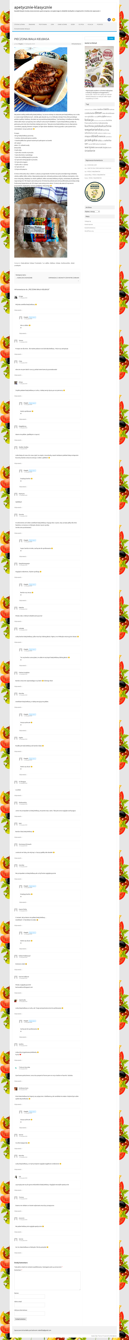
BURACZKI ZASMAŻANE (24, 278)
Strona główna (19, 24)
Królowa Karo (23, 1088)
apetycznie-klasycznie (33, 7)
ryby (100, 140)
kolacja (58, 263)
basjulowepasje (24, 563)
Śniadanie (32, 24)
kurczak (94, 133)
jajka (104, 116)
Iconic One (94, 1336)
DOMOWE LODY (92, 165)
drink (104, 113)
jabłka (47, 263)
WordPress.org (89, 231)
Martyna (21, 494)
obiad (72, 263)
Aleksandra (23, 802)
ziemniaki (98, 147)
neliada (21, 628)
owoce (101, 136)
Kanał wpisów (89, 224)
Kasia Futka (23, 909)
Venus (21, 340)
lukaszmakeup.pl (24, 956)
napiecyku (22, 1000)
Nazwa (16, 1293)
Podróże (100, 24)
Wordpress (113, 1336)
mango (109, 133)
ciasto (106, 109)
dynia (86, 116)
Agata (21, 737)
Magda (20, 44)
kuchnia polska (65, 263)
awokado (87, 109)
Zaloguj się (88, 221)
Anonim (21, 1218)
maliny (105, 133)
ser (86, 143)
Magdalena (22, 426)
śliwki (109, 147)
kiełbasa (52, 263)
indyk (95, 116)
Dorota (21, 514)
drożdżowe (110, 113)
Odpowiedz (17, 310)
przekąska (18, 265)
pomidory (109, 136)
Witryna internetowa (20, 1310)
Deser (73, 24)
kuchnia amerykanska (100, 120)
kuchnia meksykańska (100, 123)
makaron (100, 133)
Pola (20, 361)
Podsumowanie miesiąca (22, 29)
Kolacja (90, 24)
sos (93, 144)
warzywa (90, 147)
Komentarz (18, 1270)
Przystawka (43, 24)
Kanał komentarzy (90, 227)
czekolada (89, 113)
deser (98, 112)
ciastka (100, 109)
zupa (105, 147)
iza (20, 1176)
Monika (21, 693)
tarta (97, 144)
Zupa (52, 24)
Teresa (21, 1197)
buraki (91, 109)
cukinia (111, 109)
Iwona (21, 1135)
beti (20, 823)
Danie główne (62, 24)
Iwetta (21, 1044)
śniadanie (90, 150)
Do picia (81, 24)
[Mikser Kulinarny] (95, 202)
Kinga (21, 296)
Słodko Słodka (23, 447)
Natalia (21, 607)
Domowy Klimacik (25, 844)
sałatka (107, 140)
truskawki (102, 144)
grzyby (91, 116)
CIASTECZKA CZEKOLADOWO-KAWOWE (99, 168)
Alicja (21, 382)
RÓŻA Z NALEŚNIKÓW (93, 171)
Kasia (86, 178)
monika (21, 865)
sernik (90, 144)
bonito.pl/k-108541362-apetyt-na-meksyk (99, 94)
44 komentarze (76, 44)
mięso (88, 136)
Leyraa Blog (88, 174)
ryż (103, 140)
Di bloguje (22, 781)
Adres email (18, 1301)
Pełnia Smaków (24, 672)
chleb (95, 109)
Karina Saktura (24, 976)
